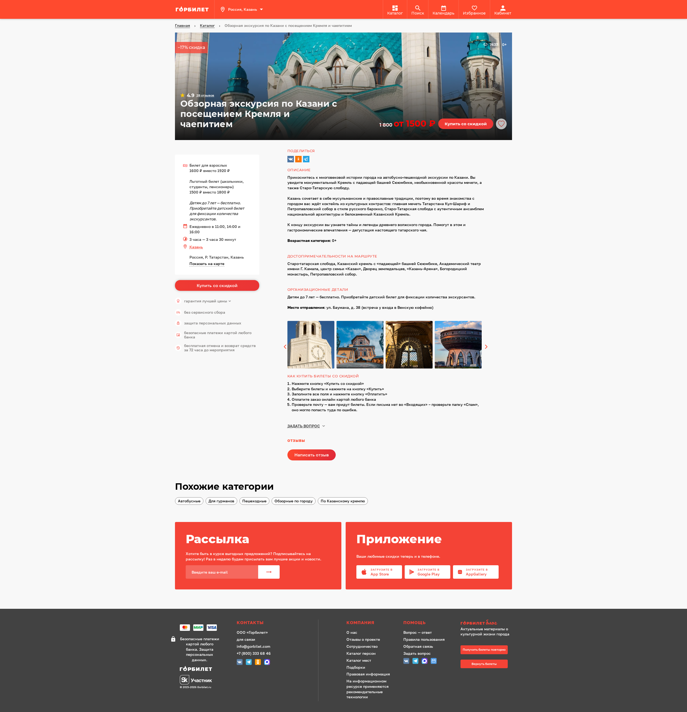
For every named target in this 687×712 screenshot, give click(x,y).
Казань (196, 247)
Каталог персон (361, 653)
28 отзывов (205, 95)
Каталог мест (358, 660)
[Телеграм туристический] (249, 662)
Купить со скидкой (466, 123)
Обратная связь (418, 646)
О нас (351, 632)
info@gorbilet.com (253, 646)
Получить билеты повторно (484, 649)
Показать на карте (206, 263)
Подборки (355, 667)
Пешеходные (254, 501)
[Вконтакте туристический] (240, 662)
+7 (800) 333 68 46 (254, 653)
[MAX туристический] (267, 662)
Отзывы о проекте (363, 639)
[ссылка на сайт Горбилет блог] (487, 623)
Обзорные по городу (294, 501)
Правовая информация (368, 674)
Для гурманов (221, 501)
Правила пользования (424, 639)
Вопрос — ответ (417, 632)
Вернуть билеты (484, 664)
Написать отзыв (311, 454)
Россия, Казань (242, 9)
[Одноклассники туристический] (258, 662)
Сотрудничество (362, 646)
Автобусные (189, 501)
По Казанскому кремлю (343, 501)
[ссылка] (193, 9)
